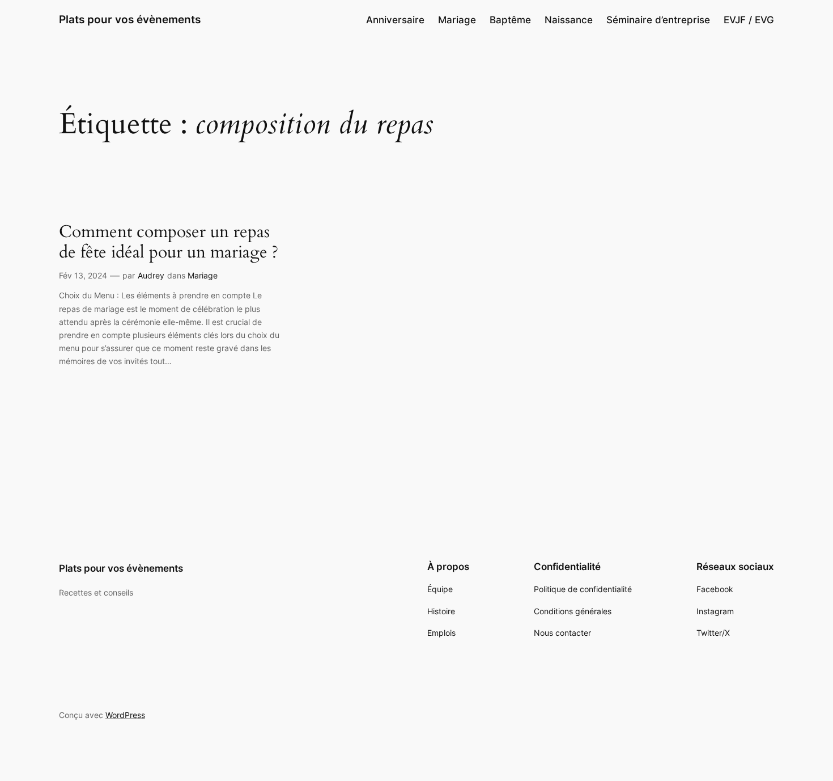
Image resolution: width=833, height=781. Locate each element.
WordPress (125, 715)
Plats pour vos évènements (130, 19)
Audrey (151, 275)
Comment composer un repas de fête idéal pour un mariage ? (168, 242)
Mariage (203, 275)
